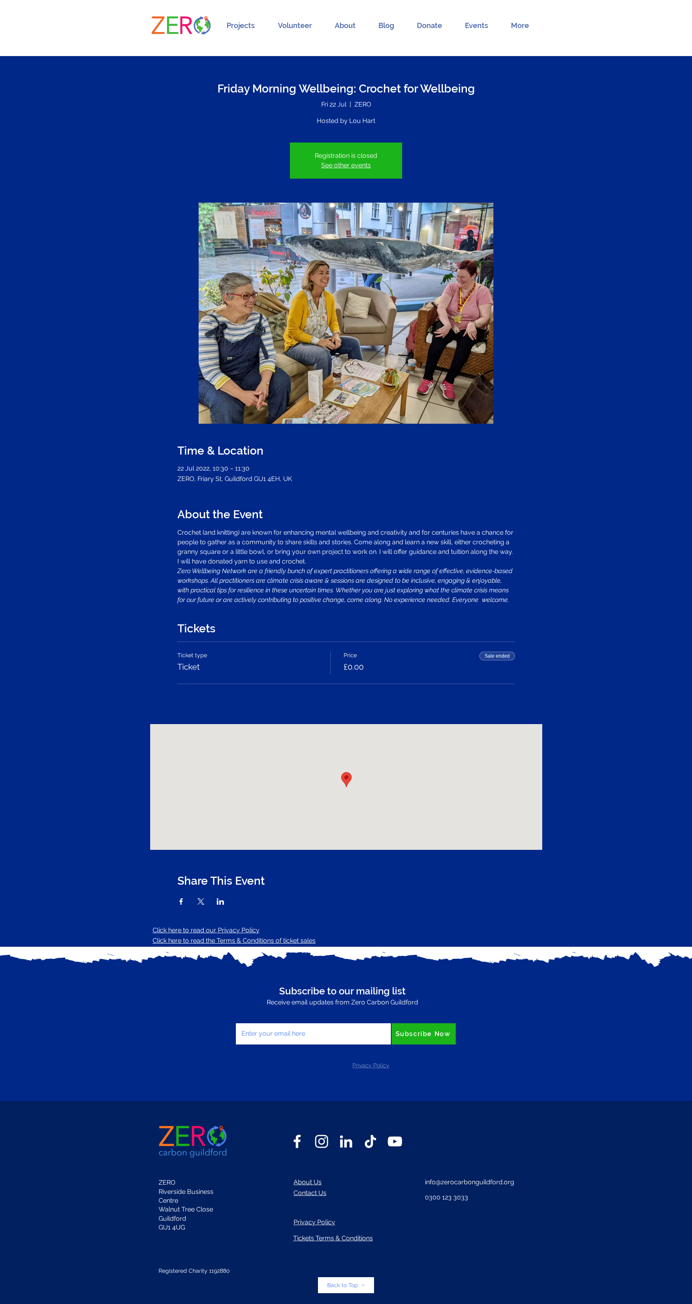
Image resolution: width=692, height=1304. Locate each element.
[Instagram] (321, 1141)
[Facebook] (297, 1141)
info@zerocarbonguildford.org (469, 1182)
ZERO (167, 1182)
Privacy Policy (314, 1222)
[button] (240, 26)
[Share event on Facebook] (181, 901)
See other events (346, 165)
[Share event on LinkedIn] (220, 901)
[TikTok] (370, 1141)
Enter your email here (268, 1014)
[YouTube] (395, 1141)
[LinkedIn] (346, 1141)
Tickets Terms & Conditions (333, 1238)
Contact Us (310, 1193)
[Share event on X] (201, 901)
